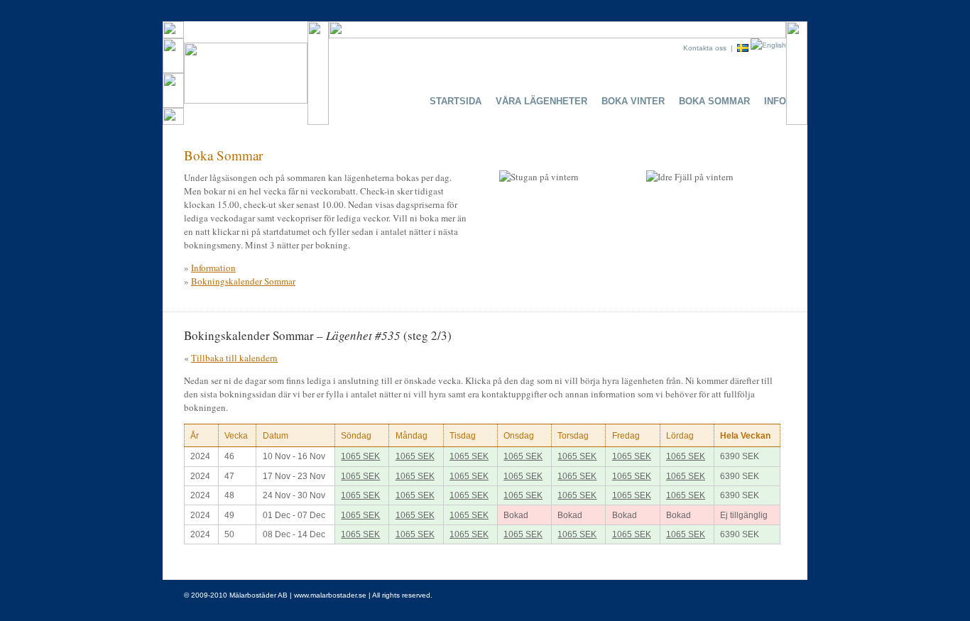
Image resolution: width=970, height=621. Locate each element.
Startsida (455, 101)
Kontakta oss (704, 48)
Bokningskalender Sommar (243, 281)
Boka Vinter (633, 101)
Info (775, 101)
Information (213, 267)
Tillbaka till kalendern (234, 357)
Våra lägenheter (541, 101)
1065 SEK (360, 456)
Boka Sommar (714, 101)
